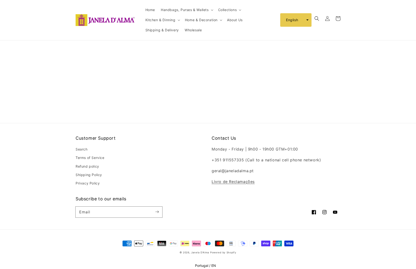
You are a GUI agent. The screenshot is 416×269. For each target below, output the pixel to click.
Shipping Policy (89, 175)
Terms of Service (90, 158)
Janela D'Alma (200, 252)
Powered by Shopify (223, 252)
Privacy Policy (88, 183)
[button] (296, 20)
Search (82, 149)
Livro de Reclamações (233, 181)
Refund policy (87, 166)
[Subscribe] (157, 212)
